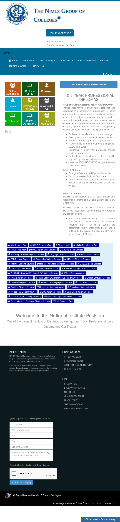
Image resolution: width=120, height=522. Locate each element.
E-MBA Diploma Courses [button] (90, 263)
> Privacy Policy (70, 400)
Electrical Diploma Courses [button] (22, 287)
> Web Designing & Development (77, 365)
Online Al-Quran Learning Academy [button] (25, 296)
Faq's (87, 503)
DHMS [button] (103, 60)
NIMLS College (57, 503)
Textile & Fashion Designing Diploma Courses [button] (30, 301)
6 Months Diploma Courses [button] (22, 263)
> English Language (72, 369)
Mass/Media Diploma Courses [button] (79, 291)
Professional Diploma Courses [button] (23, 291)
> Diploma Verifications (74, 388)
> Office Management (73, 357)
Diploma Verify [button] (64, 245)
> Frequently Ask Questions (76, 408)
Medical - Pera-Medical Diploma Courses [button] (56, 263)
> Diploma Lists (70, 384)
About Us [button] (27, 60)
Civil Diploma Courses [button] (87, 282)
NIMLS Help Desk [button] (18, 249)
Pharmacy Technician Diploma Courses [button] (27, 254)
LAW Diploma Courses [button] (51, 291)
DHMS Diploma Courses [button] (72, 249)
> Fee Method (69, 392)
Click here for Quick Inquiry (100, 519)
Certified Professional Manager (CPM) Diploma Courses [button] (34, 273)
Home (14, 60)
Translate (69, 44)
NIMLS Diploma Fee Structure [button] (44, 249)
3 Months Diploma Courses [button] (78, 259)
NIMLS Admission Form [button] (42, 245)
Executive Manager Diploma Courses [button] (80, 268)
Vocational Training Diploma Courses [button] (56, 282)
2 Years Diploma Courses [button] (47, 268)
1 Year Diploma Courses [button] (20, 268)
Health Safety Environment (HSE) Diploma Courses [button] (59, 277)
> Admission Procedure (73, 396)
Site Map (108, 503)
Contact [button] (109, 74)
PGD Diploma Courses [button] (20, 259)
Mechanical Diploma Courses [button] (51, 287)
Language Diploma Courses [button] (61, 254)
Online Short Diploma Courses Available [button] (63, 296)
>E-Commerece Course (73, 361)
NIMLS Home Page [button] (18, 245)
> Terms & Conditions (73, 404)
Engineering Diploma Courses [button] (48, 259)
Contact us (97, 503)
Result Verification (60, 33)
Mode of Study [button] (46, 60)
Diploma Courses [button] (18, 65)
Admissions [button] (66, 60)
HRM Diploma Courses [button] (89, 254)
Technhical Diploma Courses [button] (22, 282)
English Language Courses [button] (98, 277)
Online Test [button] (38, 65)
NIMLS (7, 53)
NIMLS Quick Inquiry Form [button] (86, 245)
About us (71, 503)
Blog (80, 503)
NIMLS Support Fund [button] (64, 301)
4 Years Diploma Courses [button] (21, 277)
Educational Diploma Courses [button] (82, 287)
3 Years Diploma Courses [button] (74, 273)
